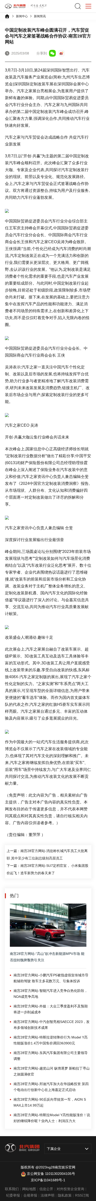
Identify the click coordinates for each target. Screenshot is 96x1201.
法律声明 (47, 1195)
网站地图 (29, 1189)
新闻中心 (22, 16)
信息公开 (46, 1189)
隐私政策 (65, 1195)
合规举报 (30, 1195)
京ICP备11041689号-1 (48, 1180)
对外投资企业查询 (70, 1189)
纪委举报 (13, 1195)
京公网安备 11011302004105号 (51, 1174)
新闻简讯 (40, 16)
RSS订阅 (82, 1195)
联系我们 (12, 1189)
